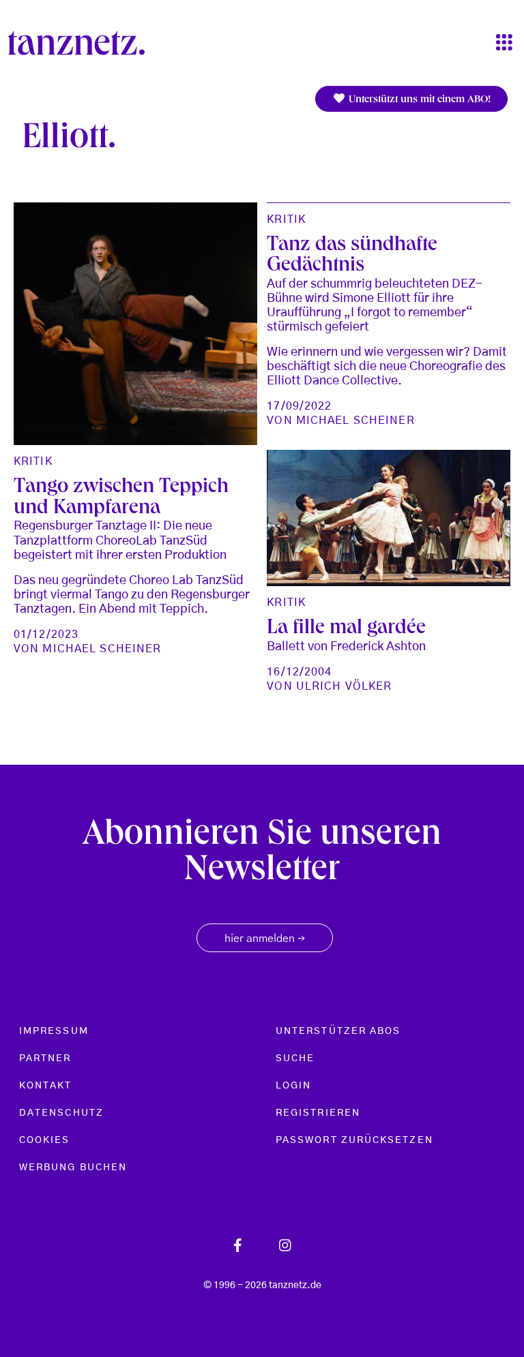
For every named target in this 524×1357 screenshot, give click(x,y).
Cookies (44, 1140)
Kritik (33, 461)
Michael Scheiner (101, 648)
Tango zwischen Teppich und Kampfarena (121, 498)
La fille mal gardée (346, 629)
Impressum (54, 1031)
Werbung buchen (73, 1167)
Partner (45, 1058)
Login (293, 1086)
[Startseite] (82, 43)
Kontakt (45, 1086)
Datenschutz (61, 1113)
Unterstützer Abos (338, 1031)
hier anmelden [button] (264, 939)
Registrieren (318, 1113)
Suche (295, 1058)
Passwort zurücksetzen (354, 1140)
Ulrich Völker (344, 686)
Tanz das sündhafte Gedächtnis (352, 256)
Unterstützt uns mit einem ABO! (418, 100)
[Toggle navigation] (504, 43)
